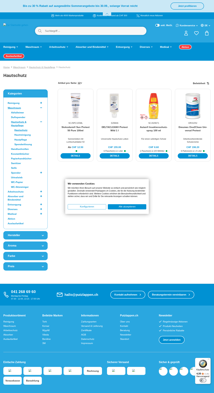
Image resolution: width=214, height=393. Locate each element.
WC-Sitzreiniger (20, 187)
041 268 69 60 (23, 291)
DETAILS (75, 156)
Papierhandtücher (21, 158)
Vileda (45, 334)
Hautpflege (20, 139)
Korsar (45, 326)
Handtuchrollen (20, 149)
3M (44, 343)
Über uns (125, 321)
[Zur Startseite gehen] (15, 30)
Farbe (11, 256)
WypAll (45, 330)
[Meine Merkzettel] (196, 34)
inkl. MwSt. (164, 25)
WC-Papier (17, 182)
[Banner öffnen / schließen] (107, 12)
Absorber (8, 334)
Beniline (46, 339)
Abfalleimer (17, 112)
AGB (83, 334)
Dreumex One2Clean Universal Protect (193, 129)
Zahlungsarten (88, 321)
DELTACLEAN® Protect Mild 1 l (115, 129)
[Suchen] (40, 31)
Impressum (87, 343)
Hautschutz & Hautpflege (18, 124)
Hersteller (14, 235)
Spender (16, 172)
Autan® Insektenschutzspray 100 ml (154, 129)
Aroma (12, 245)
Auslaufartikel (16, 223)
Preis (11, 266)
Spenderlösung (23, 144)
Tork (44, 321)
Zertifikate (86, 330)
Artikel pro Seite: (67, 83)
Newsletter (125, 334)
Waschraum (14, 108)
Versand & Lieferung (92, 326)
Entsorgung (14, 204)
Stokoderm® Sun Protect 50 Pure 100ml (76, 129)
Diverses (13, 209)
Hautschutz (20, 130)
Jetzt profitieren (187, 6)
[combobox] (95, 31)
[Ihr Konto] (186, 34)
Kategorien (15, 93)
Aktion (11, 218)
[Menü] (209, 360)
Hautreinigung (22, 134)
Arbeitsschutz (16, 191)
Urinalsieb (17, 177)
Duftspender (18, 117)
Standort (124, 339)
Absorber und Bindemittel (15, 198)
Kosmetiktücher (20, 154)
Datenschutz (87, 339)
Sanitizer (16, 163)
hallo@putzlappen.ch (81, 295)
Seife (14, 168)
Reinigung (14, 103)
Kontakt (124, 326)
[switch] (203, 380)
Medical (12, 214)
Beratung (125, 330)
